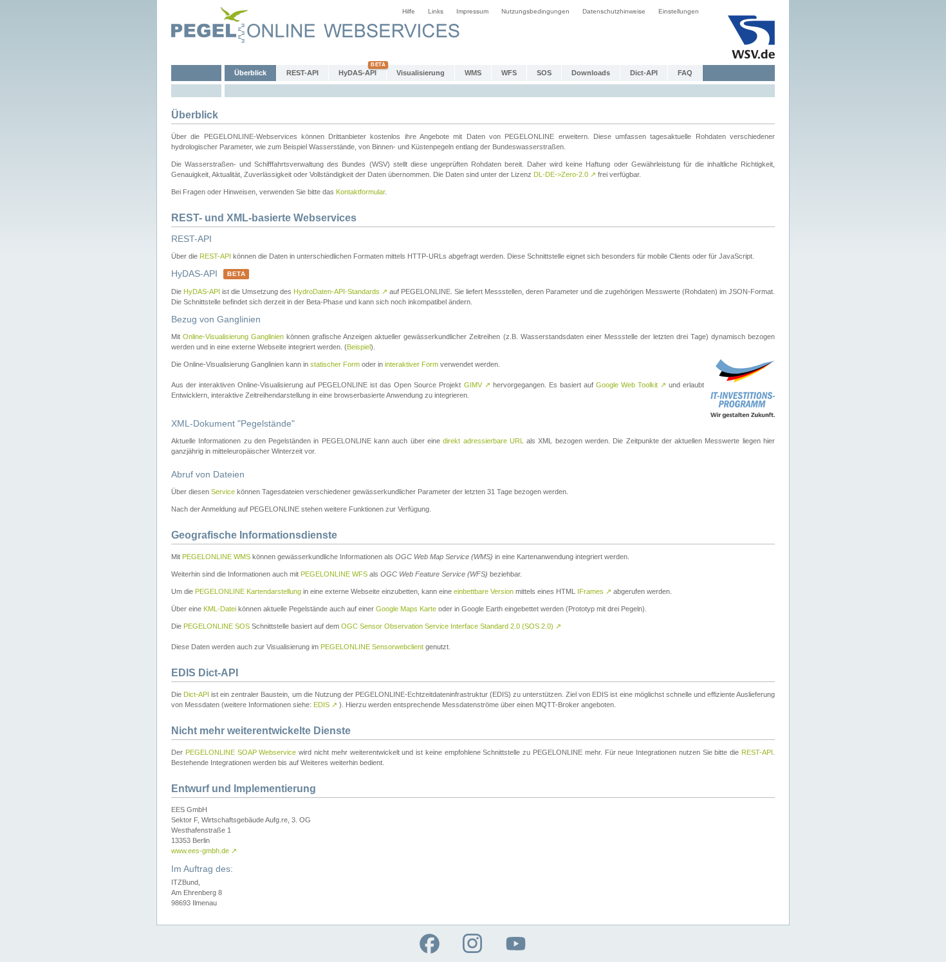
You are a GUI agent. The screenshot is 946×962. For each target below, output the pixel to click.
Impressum (472, 11)
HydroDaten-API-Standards (340, 291)
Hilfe (408, 11)
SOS (544, 73)
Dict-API (644, 73)
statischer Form (335, 364)
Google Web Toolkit (631, 385)
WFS (509, 73)
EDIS (325, 704)
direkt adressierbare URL (483, 441)
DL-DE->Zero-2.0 (564, 174)
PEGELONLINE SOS (216, 626)
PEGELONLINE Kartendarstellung (248, 591)
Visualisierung (420, 73)
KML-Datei (219, 609)
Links (435, 11)
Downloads (590, 73)
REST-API (302, 73)
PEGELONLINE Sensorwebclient (371, 647)
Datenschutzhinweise (613, 11)
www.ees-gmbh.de (204, 851)
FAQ (685, 73)
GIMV (477, 385)
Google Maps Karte (406, 609)
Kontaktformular (360, 192)
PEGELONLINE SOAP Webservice (241, 752)
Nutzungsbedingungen (535, 11)
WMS (473, 73)
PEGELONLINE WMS (216, 556)
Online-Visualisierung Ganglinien (233, 336)
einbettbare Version (484, 591)
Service (223, 491)
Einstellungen (678, 11)
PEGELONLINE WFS (334, 574)
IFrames (594, 591)
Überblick (250, 73)
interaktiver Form (411, 364)
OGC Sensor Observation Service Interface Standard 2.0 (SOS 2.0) (451, 626)
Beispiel (359, 347)
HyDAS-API (357, 73)
